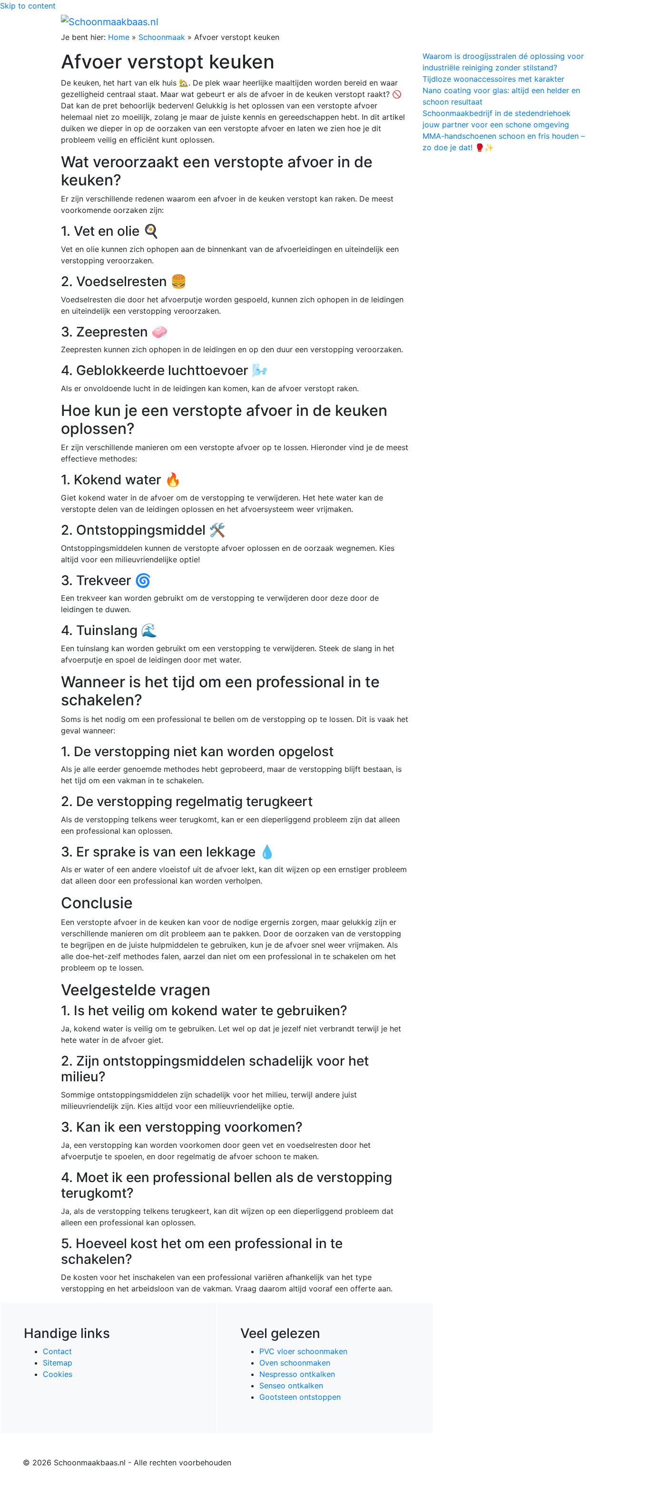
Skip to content (28, 5)
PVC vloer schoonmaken (303, 1351)
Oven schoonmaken (294, 1362)
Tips (577, 21)
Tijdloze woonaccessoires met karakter (493, 79)
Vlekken (548, 21)
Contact (57, 1351)
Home (387, 21)
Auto (475, 21)
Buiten (416, 21)
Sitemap (57, 1362)
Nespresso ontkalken (297, 1374)
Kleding (506, 21)
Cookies (57, 1374)
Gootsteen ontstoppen (300, 1397)
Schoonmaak (161, 37)
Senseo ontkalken (291, 1385)
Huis (444, 21)
